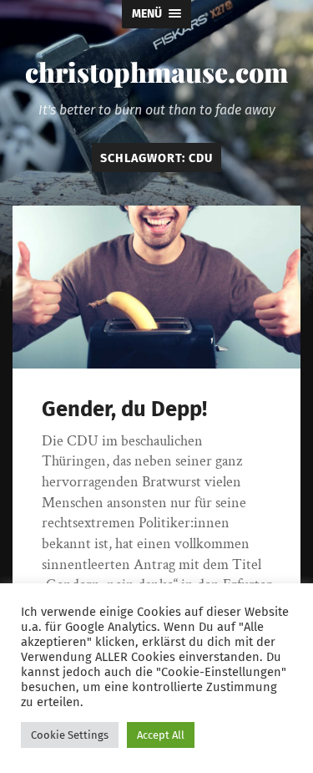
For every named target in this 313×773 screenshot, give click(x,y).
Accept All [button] (160, 735)
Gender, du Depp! (124, 409)
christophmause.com (156, 71)
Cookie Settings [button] (70, 735)
